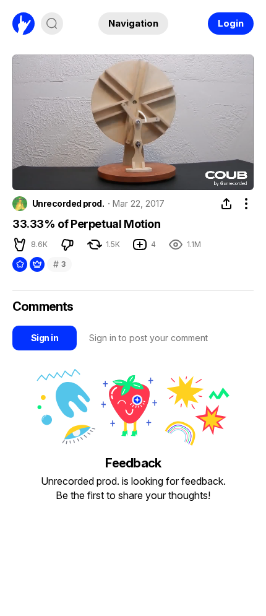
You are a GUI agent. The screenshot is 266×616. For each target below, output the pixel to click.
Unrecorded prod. (68, 203)
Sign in (44, 337)
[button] (30, 176)
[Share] (226, 203)
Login (231, 23)
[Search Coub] (52, 23)
